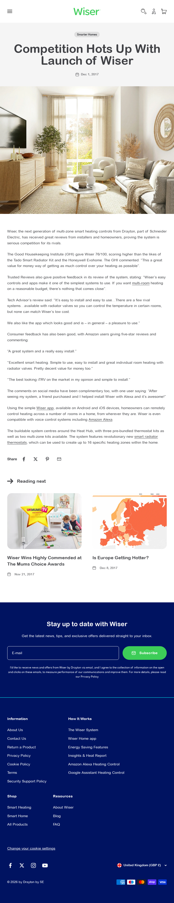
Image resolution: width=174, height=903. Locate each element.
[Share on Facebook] (23, 459)
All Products (17, 824)
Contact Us (16, 738)
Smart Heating (19, 807)
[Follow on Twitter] (22, 865)
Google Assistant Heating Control (96, 772)
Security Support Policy (26, 781)
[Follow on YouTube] (45, 865)
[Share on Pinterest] (47, 459)
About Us (15, 730)
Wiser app (45, 408)
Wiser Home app (82, 738)
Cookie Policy (18, 764)
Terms (12, 772)
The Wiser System (83, 730)
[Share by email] (59, 459)
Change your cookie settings (31, 848)
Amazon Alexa (100, 419)
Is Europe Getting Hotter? (120, 557)
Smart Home (17, 816)
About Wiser (63, 807)
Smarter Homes (87, 34)
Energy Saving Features (88, 747)
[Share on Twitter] (35, 459)
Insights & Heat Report (87, 755)
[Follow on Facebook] (10, 865)
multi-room (141, 283)
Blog (57, 816)
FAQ (56, 824)
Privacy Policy (90, 676)
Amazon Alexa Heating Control (94, 764)
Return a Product (21, 747)
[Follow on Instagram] (33, 865)
